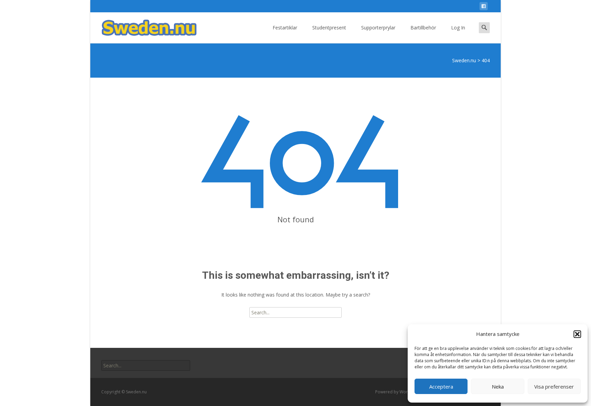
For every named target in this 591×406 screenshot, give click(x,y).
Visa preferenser (554, 386)
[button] (577, 334)
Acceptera (441, 386)
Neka (498, 386)
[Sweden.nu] (143, 26)
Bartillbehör (423, 27)
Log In (458, 27)
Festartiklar (285, 27)
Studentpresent (329, 27)
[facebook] (484, 7)
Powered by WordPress (398, 392)
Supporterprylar (378, 27)
